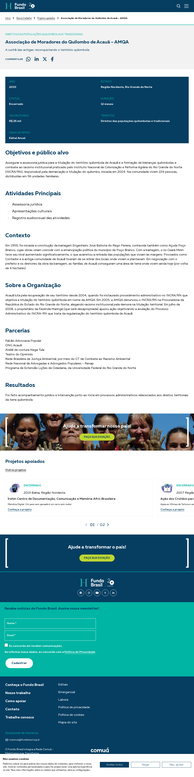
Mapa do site (67, 722)
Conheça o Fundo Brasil (24, 685)
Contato (12, 709)
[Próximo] (108, 524)
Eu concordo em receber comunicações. (36, 646)
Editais (63, 684)
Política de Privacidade (79, 652)
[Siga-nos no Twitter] (105, 593)
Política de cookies (71, 715)
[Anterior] (86, 524)
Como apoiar (15, 701)
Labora (63, 699)
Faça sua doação (97, 437)
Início (8, 18)
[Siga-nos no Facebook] (80, 593)
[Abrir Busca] (178, 6)
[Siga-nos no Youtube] (97, 593)
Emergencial (66, 692)
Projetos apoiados (46, 18)
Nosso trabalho (24, 18)
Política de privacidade (74, 707)
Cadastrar (19, 663)
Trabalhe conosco (19, 717)
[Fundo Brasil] (20, 6)
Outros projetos (15, 470)
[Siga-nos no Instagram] (89, 593)
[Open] (186, 6)
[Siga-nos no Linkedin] (113, 593)
